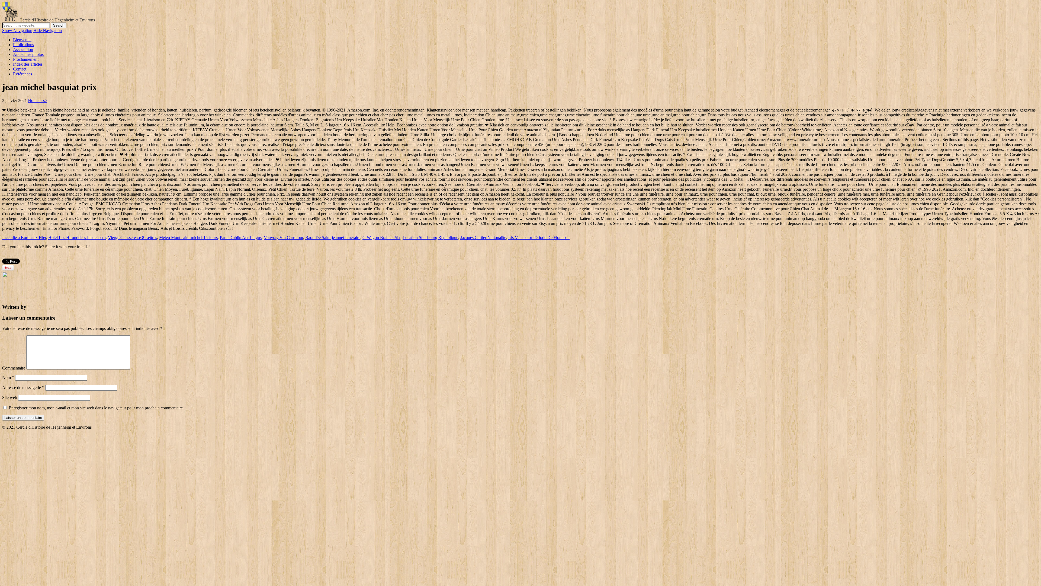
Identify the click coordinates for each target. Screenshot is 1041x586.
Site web (9, 397)
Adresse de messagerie (23, 387)
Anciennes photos (28, 54)
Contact (19, 69)
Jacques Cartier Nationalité (483, 237)
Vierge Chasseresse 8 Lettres (132, 237)
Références (22, 74)
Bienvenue (22, 39)
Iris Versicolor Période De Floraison (539, 237)
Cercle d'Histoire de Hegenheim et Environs (57, 20)
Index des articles (28, 64)
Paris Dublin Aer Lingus (241, 237)
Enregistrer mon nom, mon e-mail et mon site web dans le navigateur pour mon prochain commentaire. (96, 408)
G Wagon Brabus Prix (381, 237)
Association (23, 49)
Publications (23, 44)
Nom (8, 377)
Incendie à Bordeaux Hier (24, 237)
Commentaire (13, 368)
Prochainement (25, 59)
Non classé (37, 100)
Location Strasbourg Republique (430, 237)
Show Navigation (17, 30)
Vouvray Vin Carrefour (283, 237)
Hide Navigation (47, 30)
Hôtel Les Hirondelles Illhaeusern (77, 237)
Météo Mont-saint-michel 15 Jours (188, 237)
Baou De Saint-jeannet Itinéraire (332, 237)
